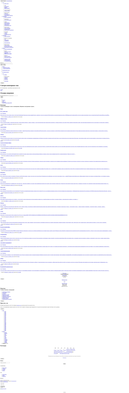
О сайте (3, 369)
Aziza (6, 248)
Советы (5, 32)
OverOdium (7, 185)
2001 (5, 330)
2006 (5, 326)
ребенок (1, 258)
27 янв (1, 193)
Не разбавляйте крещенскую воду (6, 266)
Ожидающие (6, 22)
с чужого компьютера (6, 68)
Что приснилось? (4, 95)
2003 (5, 328)
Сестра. (1, 211)
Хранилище (4, 374)
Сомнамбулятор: (9, 0)
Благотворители (7, 42)
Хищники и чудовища (6, 291)
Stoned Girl (6, 192)
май (5, 336)
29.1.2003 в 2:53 (12, 185)
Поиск (3, 375)
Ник (1, 62)
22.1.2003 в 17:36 (10, 256)
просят (6, 24)
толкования (7, 28)
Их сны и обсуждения (8, 46)
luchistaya (6, 148)
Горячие (5, 7)
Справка (3, 368)
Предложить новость (8, 57)
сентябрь (5, 339)
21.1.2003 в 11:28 (10, 272)
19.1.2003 (19, 272)
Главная (3, 100)
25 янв (1, 209)
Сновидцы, (4, 35)
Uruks (6, 170)
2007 (5, 325)
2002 (5, 329)
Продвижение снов (7, 25)
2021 (5, 312)
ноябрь (5, 341)
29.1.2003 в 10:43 (11, 177)
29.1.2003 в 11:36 (10, 170)
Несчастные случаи (5, 294)
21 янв (1, 264)
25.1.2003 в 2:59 (12, 224)
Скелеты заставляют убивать (5, 142)
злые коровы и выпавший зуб (5, 242)
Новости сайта (7, 56)
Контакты (6, 79)
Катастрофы (4, 292)
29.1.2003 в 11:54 (10, 163)
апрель (5, 335)
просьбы (7, 23)
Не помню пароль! (5, 72)
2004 (5, 327)
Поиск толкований (7, 17)
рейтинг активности (8, 47)
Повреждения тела (5, 297)
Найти (64, 363)
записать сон (19, 305)
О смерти (4, 293)
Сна (5, 39)
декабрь (5, 342)
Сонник (5, 33)
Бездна (1, 179)
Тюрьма (1, 157)
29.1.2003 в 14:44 (12, 148)
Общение (6, 77)
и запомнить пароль (6, 67)
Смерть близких (3, 127)
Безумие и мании (5, 298)
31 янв (1, 109)
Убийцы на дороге (3, 118)
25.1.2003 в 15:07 (11, 216)
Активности (6, 40)
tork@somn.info (5, 381)
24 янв (1, 225)
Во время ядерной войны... (5, 227)
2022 (5, 311)
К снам (7, 29)
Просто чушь (2, 187)
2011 (5, 321)
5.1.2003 (20, 224)
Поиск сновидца (7, 36)
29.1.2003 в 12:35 (12, 155)
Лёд (1, 218)
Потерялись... (2, 172)
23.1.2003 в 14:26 (10, 248)
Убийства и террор (5, 295)
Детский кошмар (3, 234)
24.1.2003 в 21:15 (11, 232)
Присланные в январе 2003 (7, 102)
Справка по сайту (7, 59)
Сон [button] (1, 90)
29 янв (1, 140)
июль (5, 337)
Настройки (6, 81)
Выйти (5, 74)
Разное (3, 48)
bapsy (6, 124)
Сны (1, 113)
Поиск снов (6, 3)
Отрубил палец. (3, 150)
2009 (5, 323)
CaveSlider (7, 155)
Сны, (3, 2)
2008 (5, 324)
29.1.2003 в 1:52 (11, 192)
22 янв (1, 249)
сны (6, 13)
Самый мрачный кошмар (5, 251)
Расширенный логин (6, 70)
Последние (6, 6)
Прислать (4, 376)
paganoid (5, 272)
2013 (5, 319)
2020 (5, 313)
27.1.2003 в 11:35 (11, 208)
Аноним (6, 177)
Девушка (2, 134)
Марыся (6, 208)
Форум (3, 370)
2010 (5, 322)
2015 (5, 317)
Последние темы (7, 51)
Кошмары (4, 113)
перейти (4, 343)
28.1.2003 (20, 185)
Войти (3, 66)
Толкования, (4, 16)
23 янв (1, 240)
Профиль (6, 78)
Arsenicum (6, 232)
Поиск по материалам (8, 49)
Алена (6, 132)
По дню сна (64, 357)
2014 (5, 318)
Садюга (6, 256)
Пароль (1, 63)
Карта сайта (4, 367)
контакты (7, 45)
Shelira (6, 116)
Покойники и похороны (6, 296)
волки (1, 165)
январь (5, 332)
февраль (5, 333)
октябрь (5, 340)
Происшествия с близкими (7, 299)
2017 (5, 316)
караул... (2, 195)
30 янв (1, 125)
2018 (5, 315)
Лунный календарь (7, 34)
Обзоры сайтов (7, 10)
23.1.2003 (19, 232)
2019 (5, 314)
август (5, 338)
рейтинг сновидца (8, 15)
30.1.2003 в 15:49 (11, 132)
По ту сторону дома (3, 111)
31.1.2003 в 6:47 (9, 124)
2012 (5, 320)
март (5, 334)
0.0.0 (18, 170)
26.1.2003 (20, 148)
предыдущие (64, 274)
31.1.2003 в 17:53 (10, 116)
